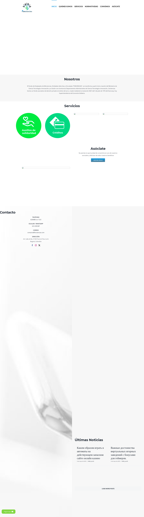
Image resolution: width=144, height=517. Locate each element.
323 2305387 (36, 226)
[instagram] (36, 245)
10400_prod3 (124, 461)
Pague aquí (7, 511)
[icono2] (57, 114)
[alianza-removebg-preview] (115, 114)
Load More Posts (108, 489)
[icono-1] (28, 114)
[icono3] (86, 114)
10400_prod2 (91, 461)
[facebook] (32, 245)
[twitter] (39, 245)
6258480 (33, 220)
